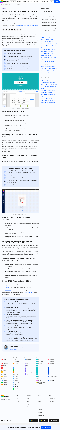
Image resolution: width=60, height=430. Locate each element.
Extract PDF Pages (29, 372)
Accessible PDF (41, 415)
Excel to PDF (17, 361)
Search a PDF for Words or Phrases (48, 66)
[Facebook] (5, 420)
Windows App (52, 404)
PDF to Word (5, 380)
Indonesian (32, 25)
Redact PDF (40, 370)
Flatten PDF (52, 363)
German (18, 25)
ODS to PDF (17, 370)
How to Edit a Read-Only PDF (47, 41)
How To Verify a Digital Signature (48, 90)
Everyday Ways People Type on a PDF (49, 22)
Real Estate (18, 404)
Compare (40, 412)
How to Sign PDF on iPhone (47, 98)
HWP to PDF (17, 380)
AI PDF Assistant (52, 367)
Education (18, 407)
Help (28, 401)
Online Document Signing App (48, 82)
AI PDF (37, 1)
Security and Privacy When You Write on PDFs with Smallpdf (50, 25)
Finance (17, 401)
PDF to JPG (5, 372)
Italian (28, 25)
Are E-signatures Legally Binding (48, 102)
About (28, 398)
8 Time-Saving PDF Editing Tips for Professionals (48, 58)
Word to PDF (17, 359)
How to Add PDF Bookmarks (47, 61)
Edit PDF (39, 359)
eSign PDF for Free (45, 80)
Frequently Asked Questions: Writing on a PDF (50, 30)
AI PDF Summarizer (53, 372)
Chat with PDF (52, 370)
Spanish (21, 25)
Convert (24, 1)
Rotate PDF (28, 367)
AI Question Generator (53, 376)
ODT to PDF (17, 367)
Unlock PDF (52, 359)
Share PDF (40, 376)
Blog (7, 4)
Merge (28, 1)
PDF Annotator (40, 361)
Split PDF (27, 365)
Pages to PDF (28, 359)
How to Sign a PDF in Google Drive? (49, 84)
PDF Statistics (29, 407)
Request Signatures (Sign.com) (41, 383)
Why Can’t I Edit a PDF (46, 55)
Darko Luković (5, 23)
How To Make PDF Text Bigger (47, 53)
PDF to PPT (5, 384)
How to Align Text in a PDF (47, 39)
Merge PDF (28, 363)
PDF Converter (5, 363)
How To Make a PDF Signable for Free (48, 95)
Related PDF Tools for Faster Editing (49, 28)
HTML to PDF (17, 382)
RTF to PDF (16, 378)
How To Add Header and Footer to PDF (48, 46)
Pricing (39, 398)
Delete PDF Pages (29, 370)
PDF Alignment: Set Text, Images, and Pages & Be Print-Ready (48, 50)
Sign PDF (39, 380)
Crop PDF (39, 367)
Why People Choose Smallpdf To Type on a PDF (50, 14)
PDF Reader (40, 363)
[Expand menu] (25, 82)
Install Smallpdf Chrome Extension (49, 68)
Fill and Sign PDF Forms (46, 92)
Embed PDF (40, 404)
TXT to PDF (16, 376)
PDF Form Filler (40, 374)
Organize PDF (28, 374)
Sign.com (40, 409)
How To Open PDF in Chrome (47, 73)
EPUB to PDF (17, 384)
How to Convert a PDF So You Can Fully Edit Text (50, 16)
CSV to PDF (16, 388)
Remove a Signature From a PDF (48, 100)
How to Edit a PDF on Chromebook (49, 75)
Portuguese (8, 27)
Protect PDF (52, 361)
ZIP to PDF (16, 386)
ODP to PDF (17, 372)
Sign (34, 1)
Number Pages (40, 365)
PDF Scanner (52, 380)
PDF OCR (4, 365)
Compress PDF (5, 359)
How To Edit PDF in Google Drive (48, 71)
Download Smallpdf (53, 398)
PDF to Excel (5, 382)
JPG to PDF (5, 376)
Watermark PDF (40, 372)
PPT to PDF (16, 363)
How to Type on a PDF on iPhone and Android (50, 19)
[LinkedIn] (2, 420)
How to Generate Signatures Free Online (48, 87)
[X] (10, 420)
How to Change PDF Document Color (49, 43)
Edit (31, 1)
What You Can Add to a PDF (47, 11)
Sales (17, 398)
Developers (40, 407)
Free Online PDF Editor (46, 37)
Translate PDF (52, 374)
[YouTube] (7, 420)
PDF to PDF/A (5, 367)
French (25, 25)
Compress (19, 1)
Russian (36, 25)
